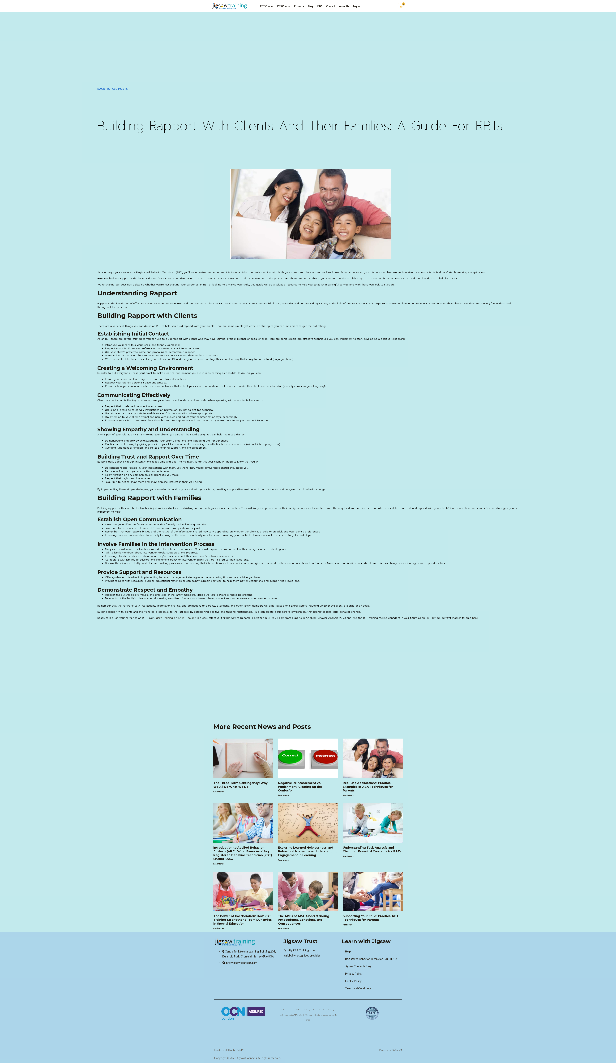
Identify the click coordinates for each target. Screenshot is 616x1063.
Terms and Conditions (358, 988)
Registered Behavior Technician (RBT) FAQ (371, 959)
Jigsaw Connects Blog (358, 966)
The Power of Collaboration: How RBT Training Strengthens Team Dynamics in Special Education (242, 919)
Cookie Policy (353, 981)
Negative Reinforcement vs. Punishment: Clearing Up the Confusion (300, 786)
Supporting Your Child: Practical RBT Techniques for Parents (371, 918)
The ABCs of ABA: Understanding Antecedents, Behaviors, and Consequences (303, 919)
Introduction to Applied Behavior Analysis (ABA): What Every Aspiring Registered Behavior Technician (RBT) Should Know (242, 853)
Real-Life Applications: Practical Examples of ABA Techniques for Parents (368, 786)
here (475, 618)
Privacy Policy (353, 973)
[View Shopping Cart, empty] (401, 6)
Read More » (218, 791)
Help (348, 951)
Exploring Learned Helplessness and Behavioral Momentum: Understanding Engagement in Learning (308, 851)
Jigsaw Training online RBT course (175, 618)
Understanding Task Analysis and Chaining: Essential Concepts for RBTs (372, 849)
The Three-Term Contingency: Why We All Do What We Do (240, 784)
